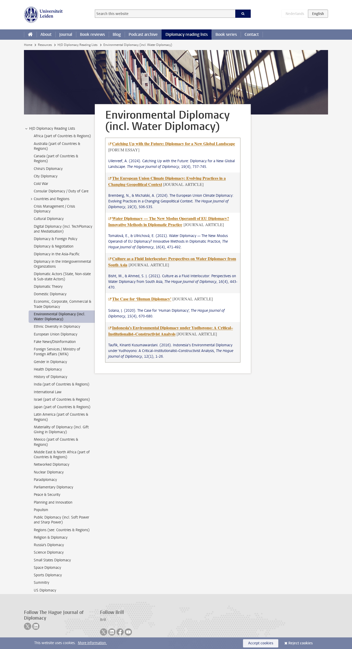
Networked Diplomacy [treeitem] (51, 464)
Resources (45, 45)
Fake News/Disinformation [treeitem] (55, 341)
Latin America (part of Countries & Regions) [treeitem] (61, 417)
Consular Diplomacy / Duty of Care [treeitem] (61, 191)
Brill (103, 619)
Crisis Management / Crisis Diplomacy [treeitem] (54, 209)
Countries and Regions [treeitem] (51, 198)
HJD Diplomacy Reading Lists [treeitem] (52, 128)
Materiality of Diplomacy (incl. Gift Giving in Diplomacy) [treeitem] (61, 429)
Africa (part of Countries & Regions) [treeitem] (62, 136)
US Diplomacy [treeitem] (45, 590)
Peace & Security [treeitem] (47, 494)
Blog (117, 34)
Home (28, 45)
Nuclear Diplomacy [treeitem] (49, 472)
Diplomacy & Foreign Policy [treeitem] (55, 238)
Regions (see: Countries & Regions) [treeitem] (62, 530)
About (46, 34)
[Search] (243, 14)
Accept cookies (260, 643)
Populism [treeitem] (41, 509)
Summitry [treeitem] (41, 582)
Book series (226, 34)
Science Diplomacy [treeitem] (49, 552)
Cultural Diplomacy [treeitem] (49, 218)
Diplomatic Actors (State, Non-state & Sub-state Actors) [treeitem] (62, 276)
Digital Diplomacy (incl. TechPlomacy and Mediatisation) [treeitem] (63, 229)
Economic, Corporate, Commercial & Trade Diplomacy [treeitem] (62, 304)
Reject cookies (300, 643)
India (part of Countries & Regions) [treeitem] (61, 384)
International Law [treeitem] (48, 392)
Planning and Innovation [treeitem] (53, 502)
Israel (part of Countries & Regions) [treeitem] (62, 399)
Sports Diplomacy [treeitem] (48, 575)
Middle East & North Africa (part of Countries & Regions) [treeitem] (62, 454)
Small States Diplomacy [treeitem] (52, 560)
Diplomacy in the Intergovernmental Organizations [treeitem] (62, 264)
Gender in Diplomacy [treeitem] (50, 361)
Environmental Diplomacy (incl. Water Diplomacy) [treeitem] (59, 317)
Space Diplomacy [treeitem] (47, 567)
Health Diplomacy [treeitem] (48, 369)
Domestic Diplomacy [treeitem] (50, 294)
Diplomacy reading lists (186, 34)
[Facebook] (120, 632)
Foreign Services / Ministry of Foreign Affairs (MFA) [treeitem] (57, 352)
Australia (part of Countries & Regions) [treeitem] (57, 146)
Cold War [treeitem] (41, 183)
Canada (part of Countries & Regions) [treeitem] (56, 158)
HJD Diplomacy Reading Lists (77, 45)
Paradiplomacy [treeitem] (45, 479)
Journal (65, 34)
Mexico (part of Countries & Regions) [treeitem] (56, 442)
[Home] (30, 34)
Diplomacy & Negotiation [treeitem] (53, 246)
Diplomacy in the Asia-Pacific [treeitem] (57, 254)
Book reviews (92, 34)
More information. (92, 642)
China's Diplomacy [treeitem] (48, 168)
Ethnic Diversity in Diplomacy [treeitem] (57, 326)
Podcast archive (143, 34)
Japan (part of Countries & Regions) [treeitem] (62, 407)
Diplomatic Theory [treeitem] (48, 286)
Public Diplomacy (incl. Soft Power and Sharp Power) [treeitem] (61, 520)
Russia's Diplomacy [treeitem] (49, 545)
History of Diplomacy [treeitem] (50, 376)
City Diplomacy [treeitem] (45, 176)
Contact (252, 34)
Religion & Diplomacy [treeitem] (51, 537)
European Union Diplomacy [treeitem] (55, 334)
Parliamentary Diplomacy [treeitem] (53, 487)
